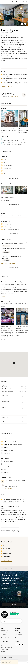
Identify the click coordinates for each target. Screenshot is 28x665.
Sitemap (10, 659)
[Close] (17, 661)
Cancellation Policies (20, 636)
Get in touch (18, 632)
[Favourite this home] (25, 23)
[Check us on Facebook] (19, 644)
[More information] (9, 221)
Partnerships (4, 632)
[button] (14, 2)
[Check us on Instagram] (16, 644)
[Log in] (24, 2)
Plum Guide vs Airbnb (6, 637)
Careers (3, 651)
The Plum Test (4, 649)
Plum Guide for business (6, 647)
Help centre (17, 630)
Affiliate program (5, 634)
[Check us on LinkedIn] (22, 644)
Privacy (6, 659)
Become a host (4, 630)
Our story (3, 645)
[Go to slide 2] (15, 27)
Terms (2, 659)
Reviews (17, 637)
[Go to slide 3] (16, 27)
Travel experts (18, 634)
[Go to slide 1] (14, 27)
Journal (2, 636)
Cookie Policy (7, 662)
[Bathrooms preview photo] (21, 190)
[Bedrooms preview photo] (7, 190)
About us (3, 644)
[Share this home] (22, 24)
